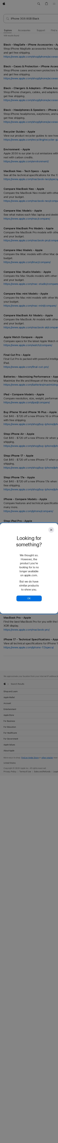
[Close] (51, 529)
